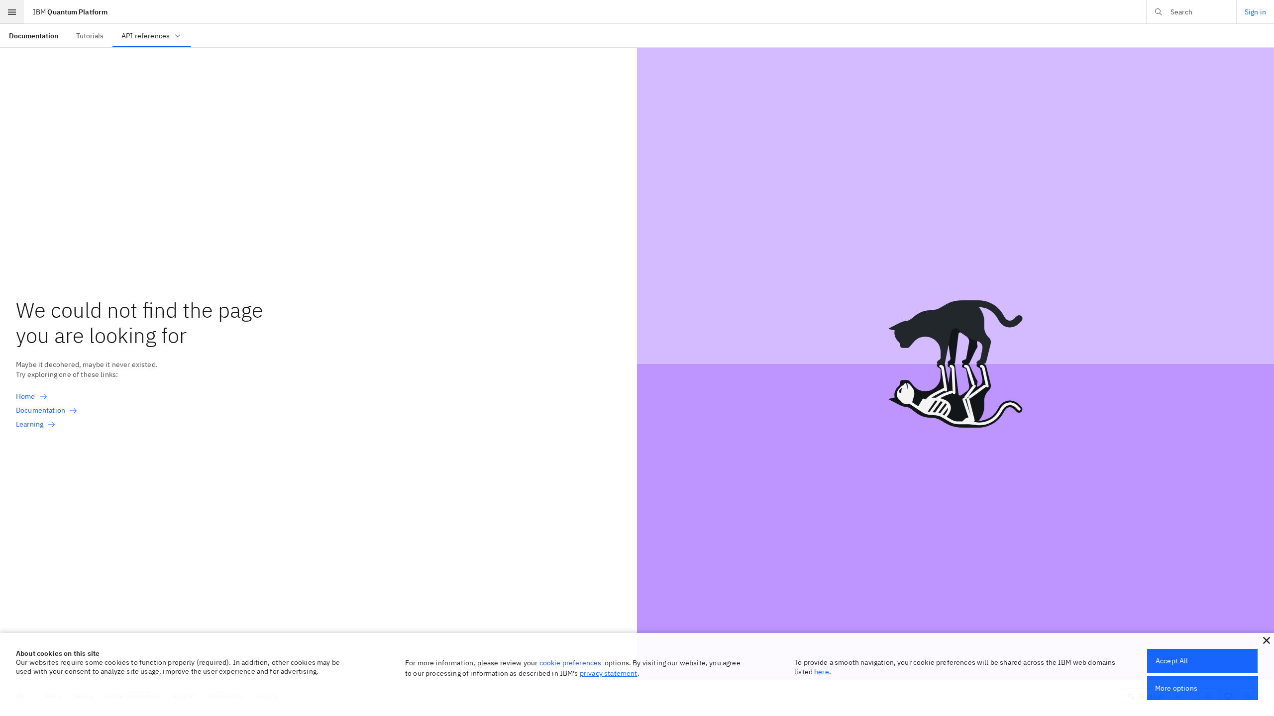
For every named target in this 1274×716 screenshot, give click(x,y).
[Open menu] (12, 12)
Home (25, 396)
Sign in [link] (1255, 11)
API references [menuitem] (145, 35)
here (821, 671)
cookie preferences (570, 662)
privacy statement (608, 673)
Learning (29, 424)
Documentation (40, 410)
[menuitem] (33, 35)
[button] (1266, 640)
